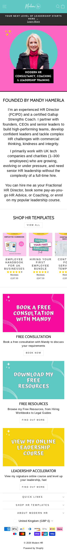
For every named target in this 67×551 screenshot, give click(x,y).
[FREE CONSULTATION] (33, 313)
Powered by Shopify (33, 548)
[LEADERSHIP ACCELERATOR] (33, 447)
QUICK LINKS (32, 497)
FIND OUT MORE (33, 420)
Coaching (40, 195)
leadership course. (45, 200)
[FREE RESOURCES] (33, 380)
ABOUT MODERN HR (32, 513)
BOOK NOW (33, 353)
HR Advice (18, 195)
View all (33, 225)
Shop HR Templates (33, 505)
